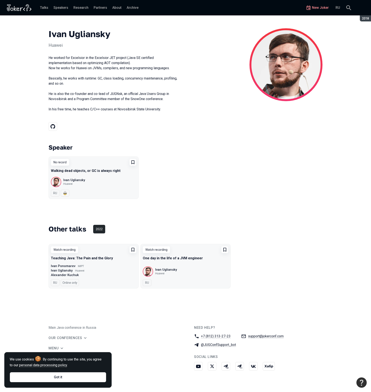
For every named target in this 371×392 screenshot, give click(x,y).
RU (338, 8)
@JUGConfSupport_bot (218, 345)
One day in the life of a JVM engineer (173, 258)
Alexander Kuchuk (65, 275)
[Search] (348, 7)
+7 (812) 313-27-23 (216, 336)
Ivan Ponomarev (63, 266)
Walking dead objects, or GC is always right (85, 171)
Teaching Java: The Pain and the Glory (82, 258)
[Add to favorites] (132, 162)
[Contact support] (361, 382)
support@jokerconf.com (266, 336)
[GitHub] (53, 126)
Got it (58, 377)
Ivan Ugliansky (74, 180)
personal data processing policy (43, 365)
